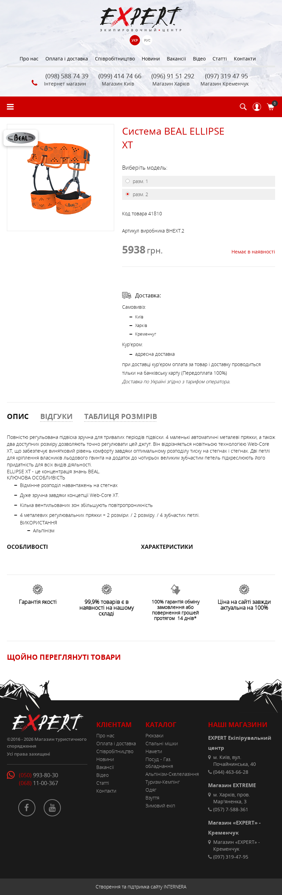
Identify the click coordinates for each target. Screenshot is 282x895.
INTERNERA (175, 887)
